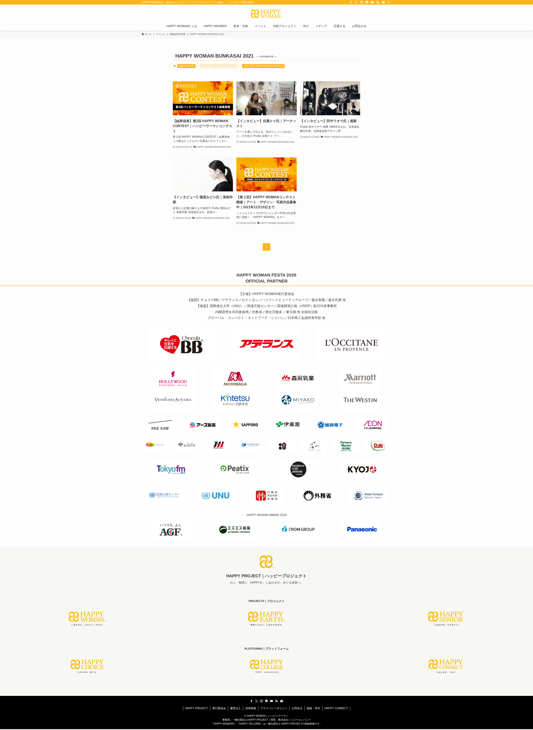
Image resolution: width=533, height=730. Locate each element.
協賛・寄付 (313, 708)
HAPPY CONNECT (336, 708)
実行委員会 (219, 708)
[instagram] (361, 2)
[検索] (388, 2)
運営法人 (235, 708)
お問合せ (297, 708)
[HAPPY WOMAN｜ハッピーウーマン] (266, 14)
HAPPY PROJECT (196, 708)
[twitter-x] (356, 2)
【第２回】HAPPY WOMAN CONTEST (263, 66)
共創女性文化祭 (186, 66)
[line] (367, 2)
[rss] (378, 2)
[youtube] (372, 2)
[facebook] (351, 2)
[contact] (383, 2)
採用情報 (250, 708)
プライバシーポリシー (273, 708)
